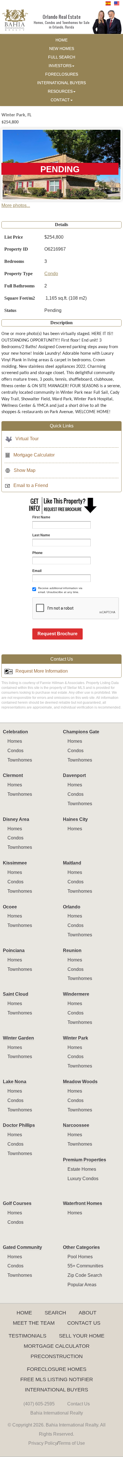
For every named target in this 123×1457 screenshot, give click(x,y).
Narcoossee (76, 1125)
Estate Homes (82, 1169)
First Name (41, 517)
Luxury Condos (83, 1178)
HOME (61, 40)
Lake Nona (14, 1081)
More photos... (15, 205)
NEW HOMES (61, 48)
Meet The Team (34, 1323)
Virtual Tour (27, 438)
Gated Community (22, 1247)
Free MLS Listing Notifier (56, 1379)
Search (55, 1313)
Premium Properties (84, 1159)
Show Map (24, 470)
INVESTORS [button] (60, 66)
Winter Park (75, 1038)
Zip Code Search (85, 1275)
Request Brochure (57, 633)
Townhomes (19, 760)
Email (36, 571)
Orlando (71, 906)
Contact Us (83, 1323)
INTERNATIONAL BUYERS (61, 83)
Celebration (15, 731)
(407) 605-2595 (39, 1403)
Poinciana (14, 950)
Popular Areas (82, 1284)
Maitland (72, 863)
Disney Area (16, 819)
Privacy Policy (42, 1443)
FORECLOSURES (61, 74)
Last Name (41, 535)
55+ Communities (85, 1265)
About (87, 1313)
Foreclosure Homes (56, 1369)
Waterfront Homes (82, 1203)
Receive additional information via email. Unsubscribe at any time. (60, 590)
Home (24, 1313)
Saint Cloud (15, 994)
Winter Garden (18, 1038)
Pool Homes (80, 1256)
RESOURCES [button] (60, 91)
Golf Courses (17, 1203)
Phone (37, 553)
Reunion (72, 950)
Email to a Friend (30, 485)
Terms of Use (71, 1443)
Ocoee (10, 906)
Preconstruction (57, 1356)
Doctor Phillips (19, 1125)
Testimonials (27, 1336)
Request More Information (41, 671)
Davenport (74, 775)
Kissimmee (15, 863)
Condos (15, 750)
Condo (51, 273)
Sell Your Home (81, 1336)
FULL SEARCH (61, 57)
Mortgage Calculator (34, 454)
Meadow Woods (80, 1081)
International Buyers (56, 1390)
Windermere (76, 994)
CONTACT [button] (60, 100)
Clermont (13, 775)
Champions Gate (81, 731)
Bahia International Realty (56, 1413)
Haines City (75, 819)
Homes (14, 741)
